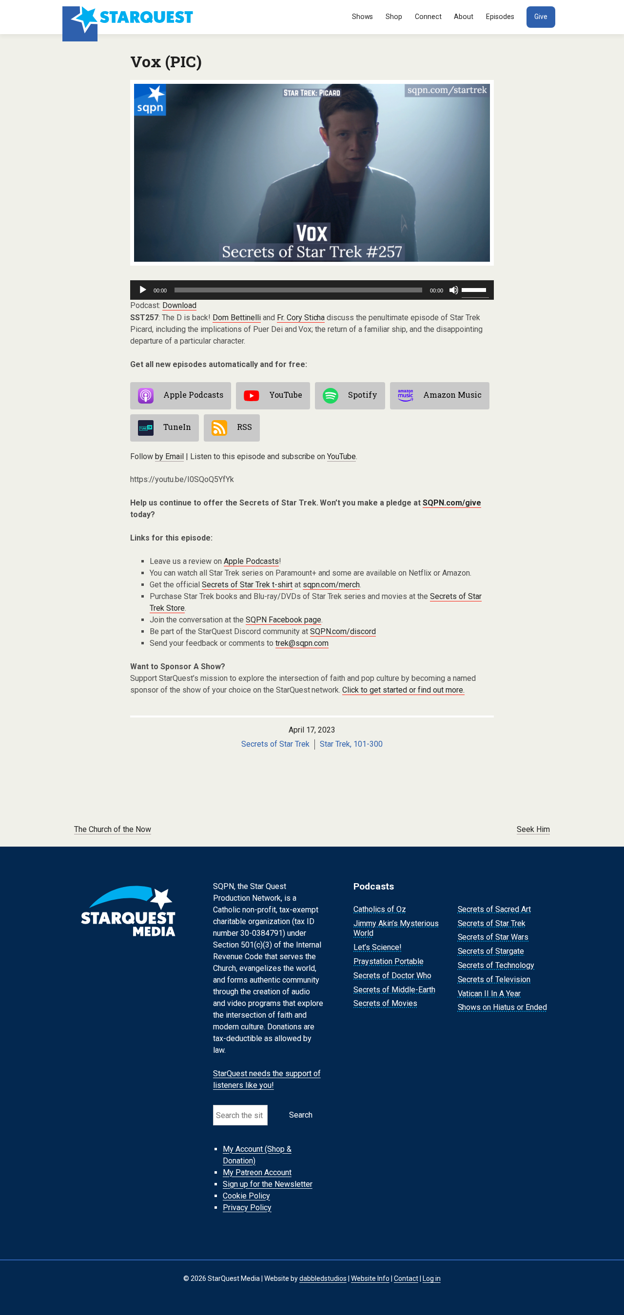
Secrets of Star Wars (493, 937)
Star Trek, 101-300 (351, 744)
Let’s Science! (377, 947)
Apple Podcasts (193, 395)
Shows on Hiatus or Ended (502, 1007)
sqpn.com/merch (331, 584)
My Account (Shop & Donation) (257, 1154)
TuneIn (177, 427)
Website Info (370, 1278)
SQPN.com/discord (343, 631)
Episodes (500, 16)
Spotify (362, 395)
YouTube (285, 395)
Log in (432, 1278)
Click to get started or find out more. (403, 690)
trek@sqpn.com (302, 643)
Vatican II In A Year (489, 993)
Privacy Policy (247, 1207)
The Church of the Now (112, 829)
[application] (312, 290)
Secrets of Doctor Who (392, 975)
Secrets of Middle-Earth (394, 989)
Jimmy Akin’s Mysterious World (396, 928)
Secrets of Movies (385, 1003)
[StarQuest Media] (128, 17)
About (463, 16)
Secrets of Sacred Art (494, 909)
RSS (244, 427)
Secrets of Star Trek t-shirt (247, 584)
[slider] (475, 289)
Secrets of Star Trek (275, 744)
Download (179, 305)
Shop (394, 16)
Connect (428, 16)
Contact (406, 1278)
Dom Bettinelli (237, 317)
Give (540, 16)
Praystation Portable (388, 961)
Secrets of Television (494, 979)
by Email (169, 456)
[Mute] (454, 290)
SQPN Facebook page (283, 619)
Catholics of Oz (379, 909)
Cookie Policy (246, 1195)
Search (300, 1115)
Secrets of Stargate (491, 951)
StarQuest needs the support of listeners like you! (267, 1079)
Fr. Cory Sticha (301, 317)
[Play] (143, 290)
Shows (362, 16)
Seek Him (533, 829)
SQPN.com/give (452, 502)
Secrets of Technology (496, 965)
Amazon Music (452, 395)
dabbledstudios (323, 1278)
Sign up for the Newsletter (267, 1184)
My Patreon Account (257, 1172)
